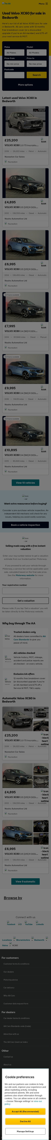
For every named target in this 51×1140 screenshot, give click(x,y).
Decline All (25, 1121)
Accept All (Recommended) (25, 1111)
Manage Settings (25, 1131)
